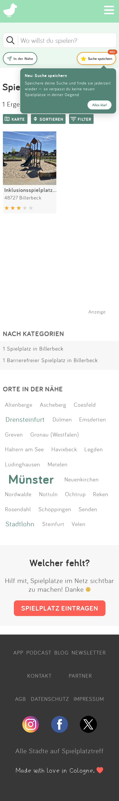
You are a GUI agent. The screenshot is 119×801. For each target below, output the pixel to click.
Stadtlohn (19, 523)
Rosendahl (18, 509)
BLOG (61, 652)
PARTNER (80, 675)
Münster (31, 479)
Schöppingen (54, 509)
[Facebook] (59, 730)
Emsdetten (92, 419)
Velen (78, 523)
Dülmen (62, 419)
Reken (100, 494)
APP (18, 652)
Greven (14, 434)
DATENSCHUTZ (50, 698)
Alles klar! (99, 104)
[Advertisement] (62, 271)
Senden (88, 509)
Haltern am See (24, 449)
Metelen (58, 464)
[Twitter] (88, 730)
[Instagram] (30, 730)
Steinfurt (53, 523)
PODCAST (38, 652)
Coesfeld (85, 404)
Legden (93, 449)
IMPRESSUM (89, 698)
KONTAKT (39, 675)
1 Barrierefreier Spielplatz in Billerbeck (50, 360)
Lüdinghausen (22, 464)
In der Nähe (23, 58)
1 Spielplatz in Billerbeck (33, 348)
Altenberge (18, 404)
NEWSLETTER (89, 652)
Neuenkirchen (81, 479)
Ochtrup (75, 494)
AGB (20, 698)
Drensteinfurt (25, 419)
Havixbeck (64, 449)
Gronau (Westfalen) (54, 434)
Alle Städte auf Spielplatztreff (59, 750)
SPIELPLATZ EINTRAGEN (59, 608)
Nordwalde (18, 494)
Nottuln (48, 494)
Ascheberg (53, 404)
